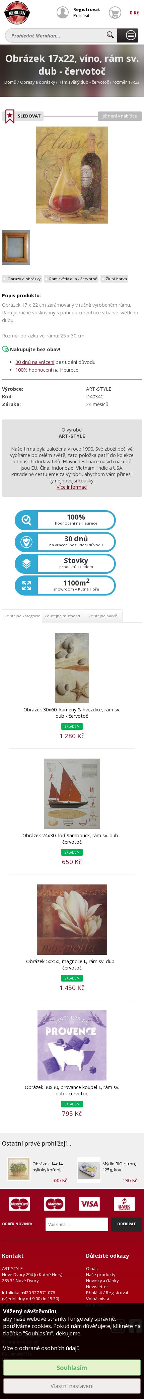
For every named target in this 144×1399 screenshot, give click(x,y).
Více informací (72, 487)
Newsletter (97, 1287)
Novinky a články (102, 1280)
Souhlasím (72, 1368)
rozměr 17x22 (126, 82)
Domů (10, 82)
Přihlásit (81, 15)
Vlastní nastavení (72, 1386)
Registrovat (86, 9)
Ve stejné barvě (102, 615)
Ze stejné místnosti (62, 615)
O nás (92, 1268)
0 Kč (134, 12)
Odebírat (126, 1224)
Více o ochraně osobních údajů (41, 1348)
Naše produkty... (127, 35)
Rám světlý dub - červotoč (84, 82)
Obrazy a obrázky (37, 82)
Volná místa (97, 1299)
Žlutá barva (116, 278)
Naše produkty (100, 1274)
